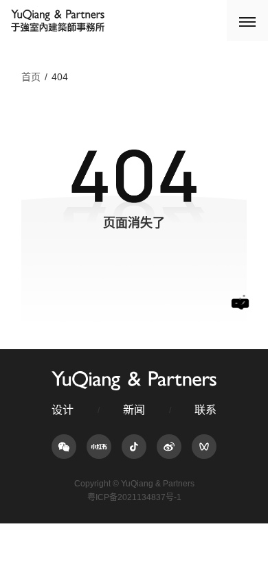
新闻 (134, 410)
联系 (205, 410)
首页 (31, 76)
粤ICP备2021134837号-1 (134, 497)
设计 (63, 410)
